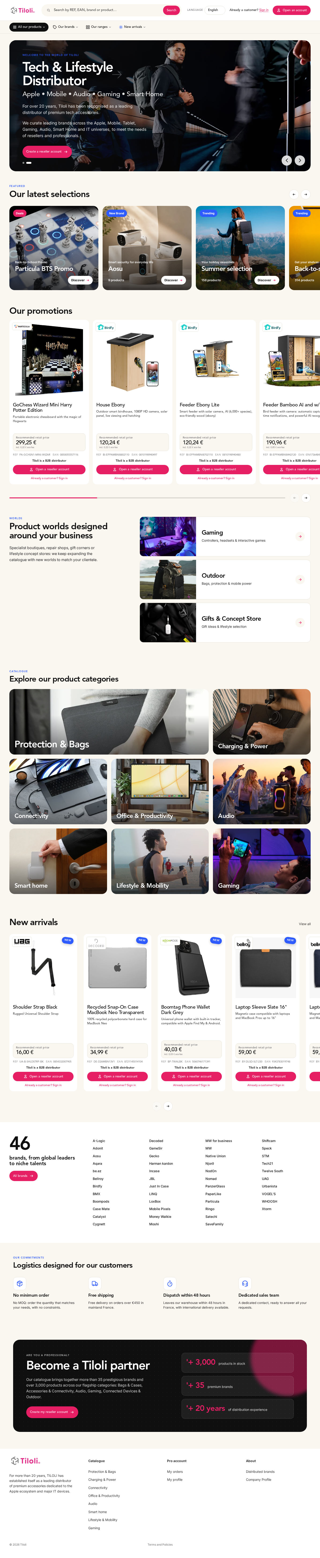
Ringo (209, 1209)
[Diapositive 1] (25, 163)
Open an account (295, 10)
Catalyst (99, 1217)
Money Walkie (160, 1217)
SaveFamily (214, 1224)
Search (171, 10)
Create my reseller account (49, 1412)
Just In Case (159, 1186)
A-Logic (99, 1141)
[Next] (300, 160)
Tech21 (267, 1163)
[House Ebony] (132, 359)
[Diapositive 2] (30, 163)
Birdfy (97, 1186)
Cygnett (99, 1224)
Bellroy (98, 1179)
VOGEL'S (269, 1194)
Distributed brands (260, 1472)
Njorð (209, 1163)
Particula (212, 1201)
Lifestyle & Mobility (102, 1520)
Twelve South (272, 1171)
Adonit (98, 1148)
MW (208, 1148)
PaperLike (213, 1194)
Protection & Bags (102, 1472)
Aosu (97, 1156)
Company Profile (258, 1479)
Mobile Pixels (160, 1209)
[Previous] (287, 160)
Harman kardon (161, 1163)
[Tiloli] (22, 10)
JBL (152, 1179)
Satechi (211, 1217)
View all (305, 924)
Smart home (97, 1512)
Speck (267, 1148)
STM (265, 1156)
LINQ (153, 1194)
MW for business (218, 1141)
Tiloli (23, 1544)
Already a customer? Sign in (49, 478)
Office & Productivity (104, 1496)
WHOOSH (269, 1201)
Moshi (154, 1224)
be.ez (97, 1171)
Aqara (97, 1163)
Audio (92, 1504)
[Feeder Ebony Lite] (216, 359)
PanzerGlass (215, 1186)
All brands (20, 1176)
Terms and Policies (160, 1544)
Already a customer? (249, 10)
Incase (154, 1171)
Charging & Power (102, 1479)
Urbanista (269, 1186)
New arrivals (133, 27)
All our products (29, 27)
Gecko (154, 1156)
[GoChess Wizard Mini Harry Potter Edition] (49, 359)
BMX (96, 1194)
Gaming (94, 1528)
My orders (175, 1472)
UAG (265, 1179)
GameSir (155, 1148)
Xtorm (266, 1209)
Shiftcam (268, 1141)
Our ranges (99, 27)
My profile (174, 1479)
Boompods (101, 1201)
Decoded (156, 1141)
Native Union (215, 1156)
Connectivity (98, 1487)
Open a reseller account (52, 469)
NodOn (210, 1171)
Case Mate (101, 1209)
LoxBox (155, 1201)
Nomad (211, 1179)
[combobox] (106, 10)
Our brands (66, 27)
